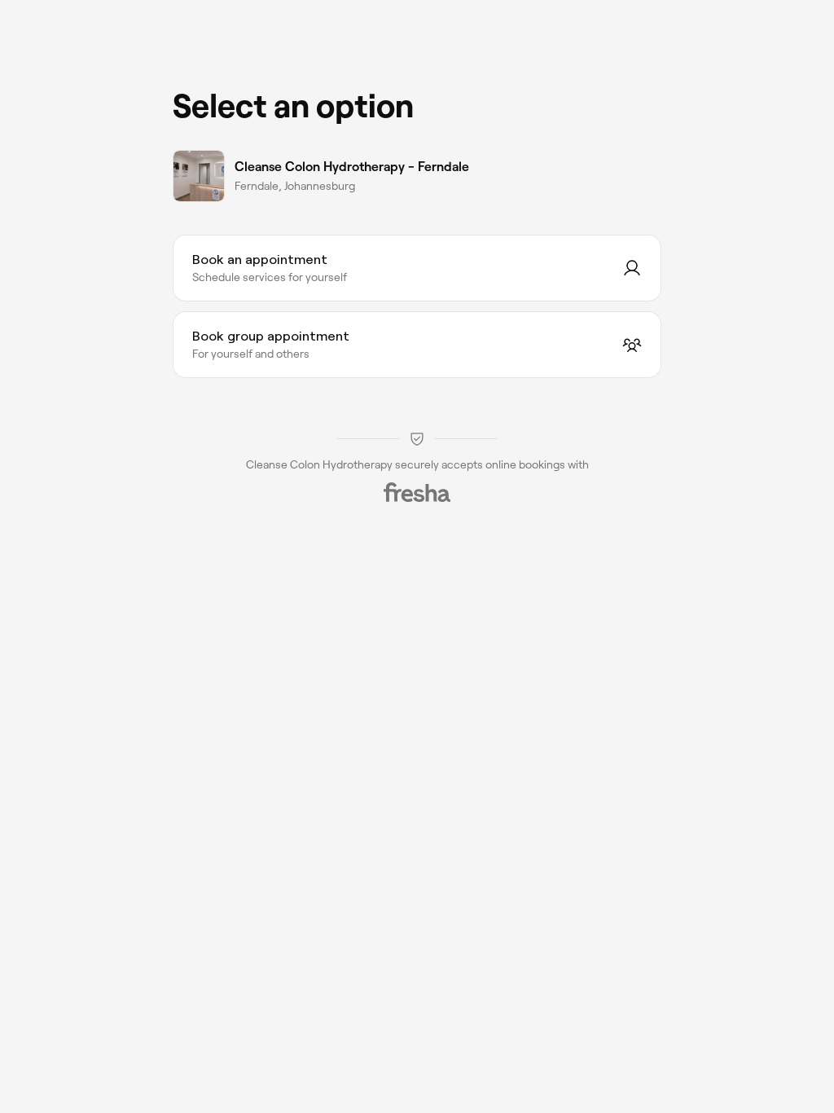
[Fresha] (417, 492)
